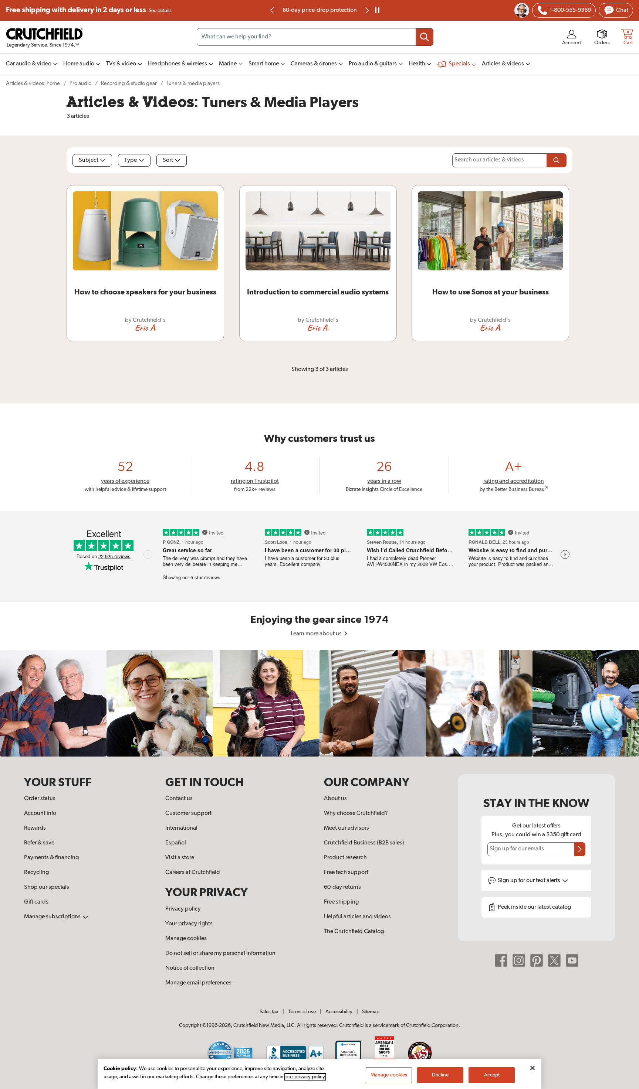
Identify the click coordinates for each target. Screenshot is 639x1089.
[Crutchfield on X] (554, 960)
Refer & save (39, 843)
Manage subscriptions (53, 917)
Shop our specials (46, 887)
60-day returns (319, 10)
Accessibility (338, 1011)
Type (130, 160)
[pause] (377, 10)
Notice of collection (189, 968)
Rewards (35, 828)
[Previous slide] (272, 10)
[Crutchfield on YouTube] (572, 960)
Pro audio (80, 83)
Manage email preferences (198, 983)
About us (335, 799)
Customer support (188, 813)
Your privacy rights (189, 924)
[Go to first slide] (366, 10)
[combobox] (315, 37)
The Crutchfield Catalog (354, 932)
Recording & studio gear (129, 83)
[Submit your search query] (424, 37)
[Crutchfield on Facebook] (501, 960)
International (181, 828)
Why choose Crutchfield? (356, 813)
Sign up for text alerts (529, 881)
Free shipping (89, 10)
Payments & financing (51, 858)
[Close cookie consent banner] (532, 1068)
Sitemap (370, 1011)
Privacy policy (183, 909)
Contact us (179, 799)
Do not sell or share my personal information (220, 953)
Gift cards (36, 902)
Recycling (36, 872)
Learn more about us (317, 634)
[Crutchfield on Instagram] (518, 960)
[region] (319, 703)
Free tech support (346, 872)
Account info (40, 813)
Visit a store (179, 858)
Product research (345, 858)
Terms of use (302, 1011)
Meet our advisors (346, 828)
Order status (39, 799)
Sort (168, 160)
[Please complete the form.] (557, 160)
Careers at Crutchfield (192, 872)
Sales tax (269, 1011)
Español (175, 843)
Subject (88, 160)
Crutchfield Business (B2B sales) (364, 843)
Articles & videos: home (33, 83)
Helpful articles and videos (357, 917)
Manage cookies (186, 939)
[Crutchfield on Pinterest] (536, 960)
